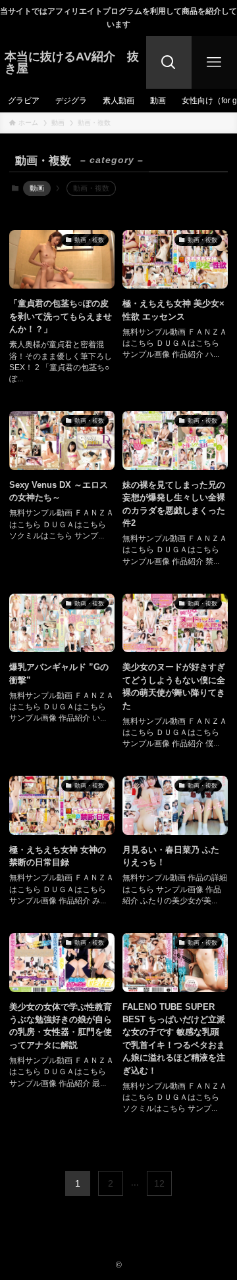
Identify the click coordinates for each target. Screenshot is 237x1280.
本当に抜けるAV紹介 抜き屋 (72, 62)
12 (159, 1183)
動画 (37, 188)
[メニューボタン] (214, 62)
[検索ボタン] (169, 62)
